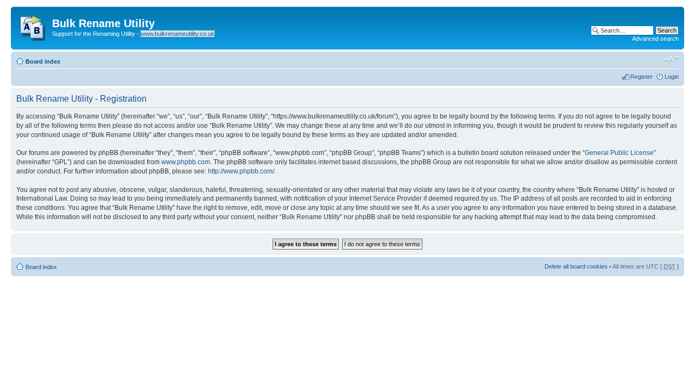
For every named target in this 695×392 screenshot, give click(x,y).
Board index (43, 61)
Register (641, 76)
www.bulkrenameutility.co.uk (177, 33)
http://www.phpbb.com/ (241, 171)
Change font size (671, 59)
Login (672, 76)
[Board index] (33, 25)
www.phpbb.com (185, 162)
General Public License (619, 153)
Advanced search (655, 38)
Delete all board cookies (576, 266)
